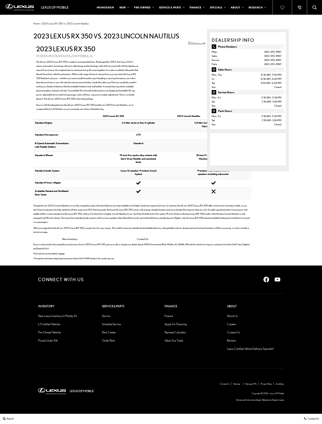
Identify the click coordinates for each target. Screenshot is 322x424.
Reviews (231, 340)
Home (36, 23)
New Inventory (69, 239)
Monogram (105, 7)
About (235, 7)
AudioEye (280, 383)
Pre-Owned (142, 7)
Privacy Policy (266, 383)
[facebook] (266, 279)
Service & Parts (170, 7)
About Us (232, 316)
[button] (314, 7)
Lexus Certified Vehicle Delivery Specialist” (250, 349)
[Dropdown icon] (299, 7)
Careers (231, 324)
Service (106, 316)
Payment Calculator (175, 332)
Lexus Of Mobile (277, 393)
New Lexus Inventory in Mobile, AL (57, 316)
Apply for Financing (176, 324)
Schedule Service (111, 324)
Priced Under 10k (48, 340)
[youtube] (277, 279)
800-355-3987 (272, 51)
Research (255, 8)
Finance (195, 7)
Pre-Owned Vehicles (49, 332)
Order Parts (108, 340)
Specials (216, 7)
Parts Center (109, 332)
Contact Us (142, 239)
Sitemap (236, 383)
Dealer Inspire (278, 399)
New (122, 7)
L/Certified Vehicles (49, 324)
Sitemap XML (251, 383)
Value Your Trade (174, 340)
